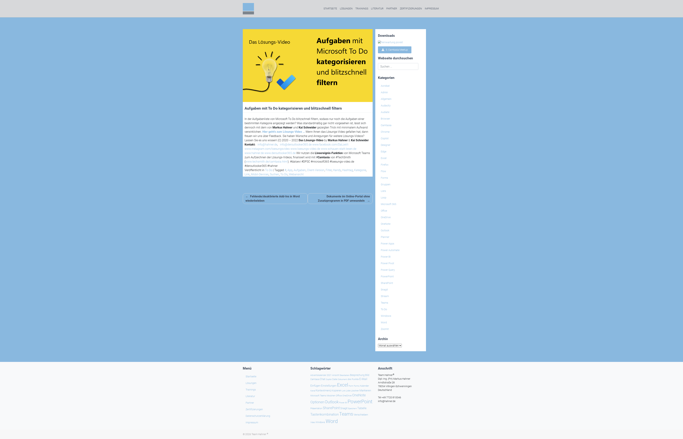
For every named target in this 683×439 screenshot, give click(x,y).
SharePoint (387, 283)
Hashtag (347, 170)
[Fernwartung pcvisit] (390, 42)
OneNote (385, 223)
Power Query (388, 269)
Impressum (432, 8)
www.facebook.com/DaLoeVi (330, 144)
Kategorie (360, 170)
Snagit (384, 289)
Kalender (364, 385)
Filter (329, 170)
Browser (385, 118)
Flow (383, 171)
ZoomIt (385, 329)
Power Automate (390, 250)
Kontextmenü (323, 390)
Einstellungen (329, 385)
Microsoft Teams (318, 395)
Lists (383, 191)
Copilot (385, 138)
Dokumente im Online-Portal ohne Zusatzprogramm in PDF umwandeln (344, 198)
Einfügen (315, 385)
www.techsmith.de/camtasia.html (266, 161)
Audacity (386, 105)
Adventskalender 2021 (321, 375)
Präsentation (316, 408)
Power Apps (387, 243)
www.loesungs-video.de (305, 148)
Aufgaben (300, 170)
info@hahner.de (267, 144)
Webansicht (296, 174)
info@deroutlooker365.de (296, 144)
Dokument (342, 379)
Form (351, 386)
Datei (335, 379)
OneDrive (386, 217)
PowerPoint (387, 276)
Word (384, 322)
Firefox (384, 164)
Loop (383, 197)
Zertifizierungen (411, 8)
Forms (384, 177)
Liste (348, 390)
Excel (383, 158)
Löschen (355, 390)
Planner (385, 237)
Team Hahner (260, 434)
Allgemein (386, 99)
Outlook (385, 230)
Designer (385, 145)
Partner (391, 8)
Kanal (312, 390)
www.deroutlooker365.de (280, 153)
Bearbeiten (345, 375)
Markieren (365, 390)
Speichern (352, 408)
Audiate (385, 112)
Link (247, 174)
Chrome (385, 131)
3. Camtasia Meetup (396, 49)
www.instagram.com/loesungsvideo (267, 148)
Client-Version (315, 170)
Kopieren (337, 390)
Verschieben (361, 414)
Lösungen (346, 8)
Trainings (361, 8)
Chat (322, 379)
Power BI (386, 256)
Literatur (377, 8)
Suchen (274, 174)
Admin (384, 92)
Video (312, 422)
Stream (385, 296)
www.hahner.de (254, 153)
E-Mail (363, 379)
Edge (383, 151)
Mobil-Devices (260, 174)
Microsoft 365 (388, 204)
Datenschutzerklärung (258, 415)
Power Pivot (387, 263)
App (289, 170)
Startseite (330, 8)
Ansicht (336, 375)
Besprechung (357, 375)
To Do (268, 170)
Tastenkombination (324, 414)
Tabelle (361, 408)
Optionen (317, 402)
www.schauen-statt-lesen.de (338, 148)
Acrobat (385, 85)
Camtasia (386, 125)
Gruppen (385, 184)
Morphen (331, 395)
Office (384, 210)
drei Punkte (353, 379)
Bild (367, 375)
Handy (337, 170)
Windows (386, 315)
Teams (384, 302)
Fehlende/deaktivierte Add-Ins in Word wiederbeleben (272, 198)
